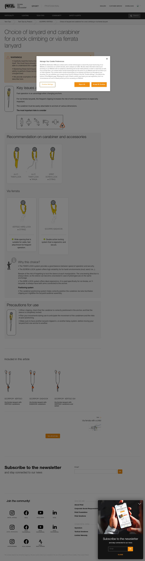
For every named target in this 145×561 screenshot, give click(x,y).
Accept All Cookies (99, 84)
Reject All (82, 84)
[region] (73, 73)
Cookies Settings (47, 84)
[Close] (106, 58)
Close (120, 554)
